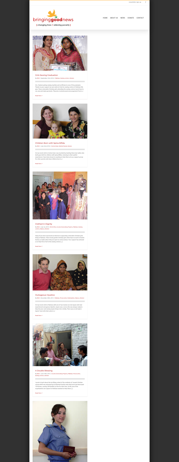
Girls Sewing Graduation (46, 75)
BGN (38, 78)
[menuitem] (106, 18)
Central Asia (54, 146)
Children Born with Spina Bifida (50, 143)
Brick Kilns (53, 227)
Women (72, 78)
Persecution (63, 298)
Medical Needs (63, 146)
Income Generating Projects (65, 227)
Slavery (42, 229)
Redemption (71, 298)
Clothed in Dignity (43, 224)
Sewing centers (64, 78)
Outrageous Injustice (45, 295)
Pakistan (57, 78)
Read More (38, 95)
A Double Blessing (43, 371)
